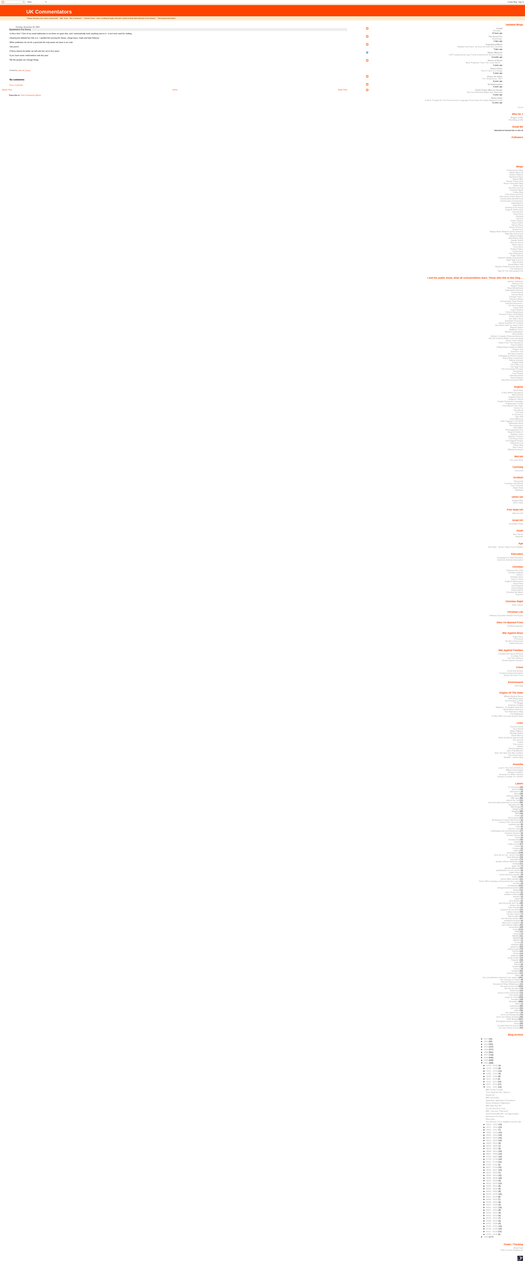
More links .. (491, 1119)
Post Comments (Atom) (31, 95)
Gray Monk (518, 410)
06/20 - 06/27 (492, 1170)
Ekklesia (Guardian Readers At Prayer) (506, 615)
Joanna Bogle (517, 588)
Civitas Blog (518, 192)
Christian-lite (513, 839)
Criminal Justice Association (511, 673)
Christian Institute (515, 572)
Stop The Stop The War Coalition (509, 753)
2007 (486, 1055)
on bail (517, 942)
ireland (516, 890)
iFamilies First (517, 656)
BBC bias (515, 798)
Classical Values (516, 299)
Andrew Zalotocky (515, 281)
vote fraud (514, 1008)
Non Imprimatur (516, 425)
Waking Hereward (515, 449)
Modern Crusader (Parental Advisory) (507, 336)
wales (516, 1010)
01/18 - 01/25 (492, 1229)
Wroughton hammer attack (507, 1021)
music (515, 929)
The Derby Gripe (516, 438)
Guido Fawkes (517, 220)
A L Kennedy (513, 787)
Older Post (342, 90)
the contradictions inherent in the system (500, 977)
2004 (486, 1063)
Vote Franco (518, 447)
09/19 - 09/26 (492, 1138)
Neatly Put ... (491, 1095)
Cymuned (519, 470)
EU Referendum (495, 84)
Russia (517, 964)
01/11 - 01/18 (492, 1231)
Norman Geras (516, 242)
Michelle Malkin (516, 733)
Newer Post (7, 90)
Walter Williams (516, 731)
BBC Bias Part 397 (494, 1106)
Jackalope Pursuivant (514, 321)
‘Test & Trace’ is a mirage (491, 71)
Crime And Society (515, 671)
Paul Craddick (517, 345)
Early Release (513, 857)
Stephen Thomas (515, 436)
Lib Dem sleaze (513, 914)
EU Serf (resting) (516, 305)
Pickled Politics (516, 249)
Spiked (520, 746)
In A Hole (519, 412)
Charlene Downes (512, 833)
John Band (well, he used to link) (509, 325)
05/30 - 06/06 (492, 1178)
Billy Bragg (515, 807)
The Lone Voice (516, 460)
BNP (517, 813)
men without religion (510, 925)
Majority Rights (516, 327)
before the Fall (512, 800)
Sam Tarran (518, 534)
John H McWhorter (515, 751)
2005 (486, 1060)
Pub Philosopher (516, 253)
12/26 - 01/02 (492, 1065)
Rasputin (515, 960)
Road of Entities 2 (515, 432)
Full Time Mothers (515, 658)
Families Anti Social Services (510, 654)
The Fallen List (516, 364)
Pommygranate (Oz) (514, 430)
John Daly (518, 686)
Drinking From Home (514, 207)
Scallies (515, 966)
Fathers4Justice (516, 643)
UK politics (513, 1001)
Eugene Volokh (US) (514, 210)
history (515, 877)
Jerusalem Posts (516, 524)
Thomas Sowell (516, 727)
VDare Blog (518, 445)
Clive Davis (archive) (514, 194)
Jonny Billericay (516, 419)
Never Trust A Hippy (514, 340)
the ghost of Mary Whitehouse (506, 984)
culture (516, 850)
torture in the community (508, 993)
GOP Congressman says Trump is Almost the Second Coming (475, 55)
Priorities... (497, 31)
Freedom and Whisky (514, 483)
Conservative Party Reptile (511, 301)
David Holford (517, 590)
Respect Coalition (515, 772)
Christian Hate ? (516, 297)
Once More (518, 247)
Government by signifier (509, 875)
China (517, 837)
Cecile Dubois (517, 292)
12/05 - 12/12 (492, 1073)
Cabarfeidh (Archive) (514, 290)
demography (512, 853)
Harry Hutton (517, 223)
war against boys (512, 1012)
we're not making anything (507, 1017)
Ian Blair (516, 883)
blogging (515, 811)
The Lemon (518, 744)
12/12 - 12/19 (492, 1071)
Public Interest (517, 255)
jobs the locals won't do (509, 903)
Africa (516, 794)
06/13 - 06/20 (492, 1172)
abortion (515, 789)
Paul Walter (518, 427)
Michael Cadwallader (514, 332)
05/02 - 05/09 (492, 1189)
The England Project (514, 441)
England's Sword (516, 399)
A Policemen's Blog (515, 170)
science (517, 969)
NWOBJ (515, 936)
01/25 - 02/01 (492, 1226)
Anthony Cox (517, 284)
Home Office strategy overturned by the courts (499, 881)
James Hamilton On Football (510, 323)
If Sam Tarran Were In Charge (488, 90)
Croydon (516, 848)
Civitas (520, 742)
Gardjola (519, 216)
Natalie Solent (517, 240)
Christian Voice (516, 577)
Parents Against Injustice (512, 660)
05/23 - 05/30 (492, 1181)
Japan (517, 899)
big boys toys (514, 804)
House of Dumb (495, 60)
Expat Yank (518, 308)
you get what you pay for (508, 1025)
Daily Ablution (517, 203)
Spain (517, 975)
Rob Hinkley (518, 262)
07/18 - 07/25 (492, 1159)
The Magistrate (516, 714)
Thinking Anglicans (515, 626)
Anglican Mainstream (514, 581)
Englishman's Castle (514, 403)
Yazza (516, 1023)
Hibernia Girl (517, 513)
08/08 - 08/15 (492, 1151)
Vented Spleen (517, 378)
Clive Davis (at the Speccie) (511, 196)
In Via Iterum (517, 414)
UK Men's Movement (514, 641)
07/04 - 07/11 (492, 1165)
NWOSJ (516, 940)
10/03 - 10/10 (492, 1132)
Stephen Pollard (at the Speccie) (509, 266)
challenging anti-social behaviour (505, 831)
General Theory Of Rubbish (511, 314)
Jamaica (516, 896)
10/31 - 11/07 (492, 1087)
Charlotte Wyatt (516, 190)
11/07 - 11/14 (492, 1084)
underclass (514, 1006)
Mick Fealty (518, 503)
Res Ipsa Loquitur (515, 354)
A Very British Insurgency (512, 392)
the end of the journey (510, 982)
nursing (517, 934)
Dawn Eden (518, 583)
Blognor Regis (517, 286)
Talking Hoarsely (516, 360)
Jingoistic (519, 536)
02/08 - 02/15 (492, 1221)
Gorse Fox (518, 408)
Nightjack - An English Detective (509, 707)
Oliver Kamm (517, 245)
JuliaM (499, 28)
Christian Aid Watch (514, 592)
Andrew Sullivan (516, 175)
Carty (517, 826)
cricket (517, 846)
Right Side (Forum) (515, 260)
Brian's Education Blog (513, 183)
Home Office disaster (510, 879)
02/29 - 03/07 (492, 1213)
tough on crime (511, 997)
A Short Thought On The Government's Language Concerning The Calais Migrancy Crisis (463, 100)
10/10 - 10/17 (492, 1130)
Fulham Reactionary (514, 312)
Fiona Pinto (518, 214)
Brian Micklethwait (515, 288)
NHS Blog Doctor (515, 698)
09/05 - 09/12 (492, 1143)
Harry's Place (496, 68)
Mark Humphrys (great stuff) (511, 737)
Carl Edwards (517, 586)
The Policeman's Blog (513, 712)
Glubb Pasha (514, 872)
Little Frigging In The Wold (511, 421)
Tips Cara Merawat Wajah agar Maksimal (484, 92)
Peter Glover (517, 605)
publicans (515, 955)
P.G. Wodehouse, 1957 (492, 79)
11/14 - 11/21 (492, 1082)
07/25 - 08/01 (492, 1156)
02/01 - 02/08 (492, 1223)
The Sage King (516, 367)
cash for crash (514, 829)
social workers (513, 973)
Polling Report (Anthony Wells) (510, 347)
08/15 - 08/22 (492, 1148)
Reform (520, 575)
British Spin (518, 185)
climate (517, 842)
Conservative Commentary (511, 201)
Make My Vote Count (514, 234)
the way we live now (509, 986)
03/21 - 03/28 (492, 1205)
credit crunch (513, 844)
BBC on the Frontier (494, 1090)
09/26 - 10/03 (492, 1135)
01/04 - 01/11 (492, 1234)
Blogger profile (517, 118)
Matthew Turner (516, 329)
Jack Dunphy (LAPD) (514, 701)
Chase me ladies (494, 76)
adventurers (515, 791)
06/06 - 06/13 (492, 1175)
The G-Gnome (517, 485)
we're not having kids (510, 1015)
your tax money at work (509, 1028)
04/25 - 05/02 (492, 1191)
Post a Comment (16, 85)
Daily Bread (518, 205)
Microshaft (518, 481)
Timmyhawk (518, 371)
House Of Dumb (516, 227)
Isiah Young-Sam (512, 892)
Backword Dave (516, 177)
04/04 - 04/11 (492, 1199)
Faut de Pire (517, 212)
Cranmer (519, 594)
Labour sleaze (513, 912)
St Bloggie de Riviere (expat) (510, 356)
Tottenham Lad (516, 443)
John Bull (519, 417)
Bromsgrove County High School (506, 820)
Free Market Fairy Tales (512, 406)
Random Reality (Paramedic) (510, 258)
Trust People (517, 373)
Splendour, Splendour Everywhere (500, 1100)
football (516, 864)
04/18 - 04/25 (492, 1194)
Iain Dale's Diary (516, 319)
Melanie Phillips (516, 236)
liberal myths (513, 916)
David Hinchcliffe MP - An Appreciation (502, 1114)
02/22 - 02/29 (492, 1215)
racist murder (513, 958)
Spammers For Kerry (495, 1116)
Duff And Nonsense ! (514, 303)
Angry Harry (518, 637)
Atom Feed (518, 1248)
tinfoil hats (514, 990)
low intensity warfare (510, 918)
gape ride (516, 866)
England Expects (516, 397)
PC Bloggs (518, 703)
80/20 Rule (518, 390)
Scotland (515, 971)
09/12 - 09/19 (492, 1140)
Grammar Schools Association (510, 560)
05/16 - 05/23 (492, 1183)
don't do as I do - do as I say (506, 855)
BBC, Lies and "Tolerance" (497, 1111)
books (517, 815)
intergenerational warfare (508, 888)
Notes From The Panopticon (511, 343)
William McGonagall (514, 770)
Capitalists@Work (494, 44)
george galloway (512, 868)
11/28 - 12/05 (492, 1076)
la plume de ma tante (510, 910)
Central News (517, 294)
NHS (517, 931)
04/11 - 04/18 (492, 1197)
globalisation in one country (508, 870)
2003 (486, 1237)
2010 (486, 1047)
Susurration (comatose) (513, 358)
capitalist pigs (514, 824)
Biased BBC (518, 179)
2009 (486, 1049)
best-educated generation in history (503, 802)
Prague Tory (518, 349)
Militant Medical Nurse (513, 696)
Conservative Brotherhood (511, 199)
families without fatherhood (507, 861)
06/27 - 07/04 (492, 1167)
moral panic (514, 927)
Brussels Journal (516, 188)
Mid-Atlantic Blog (516, 238)
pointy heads (513, 949)
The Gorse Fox (495, 36)
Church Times (517, 579)
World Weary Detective (513, 709)
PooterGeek (518, 251)
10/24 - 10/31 (492, 1124)
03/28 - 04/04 (492, 1202)
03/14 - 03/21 (492, 1207)
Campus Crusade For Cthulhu (510, 776)
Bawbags (519, 490)
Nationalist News (516, 423)
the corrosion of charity (510, 980)
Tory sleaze (514, 995)
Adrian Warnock (495, 52)
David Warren (517, 735)
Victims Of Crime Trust (513, 675)
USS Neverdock (516, 375)
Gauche (519, 218)
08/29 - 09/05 (492, 1146)
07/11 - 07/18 (492, 1162)
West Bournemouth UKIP (512, 380)
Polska (516, 953)
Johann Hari (515, 905)
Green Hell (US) (516, 316)
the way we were (511, 988)
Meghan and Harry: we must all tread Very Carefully (480, 47)
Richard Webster (516, 748)
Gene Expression (515, 755)
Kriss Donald (513, 907)
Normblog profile (516, 120)
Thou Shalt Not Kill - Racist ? (498, 1092)
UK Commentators (49, 12)
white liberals (512, 1019)
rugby (516, 962)
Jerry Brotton (514, 901)
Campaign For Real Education (510, 558)
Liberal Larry (517, 229)
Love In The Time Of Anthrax (510, 768)
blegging (516, 809)
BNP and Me (517, 395)
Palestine (515, 945)
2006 (486, 1057)
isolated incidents (511, 894)
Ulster (517, 1004)
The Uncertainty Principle (512, 369)
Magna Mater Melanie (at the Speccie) (506, 231)
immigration (513, 885)
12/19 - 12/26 (492, 1068)
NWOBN (516, 938)
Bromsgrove (513, 818)
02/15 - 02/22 (492, 1218)
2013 (486, 1039)
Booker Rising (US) (515, 181)
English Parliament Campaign (510, 401)
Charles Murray (513, 835)
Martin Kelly (496, 98)
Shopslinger (497, 39)
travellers (515, 999)
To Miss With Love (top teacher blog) (507, 716)
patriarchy (514, 947)
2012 (486, 1041)
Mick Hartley (517, 334)
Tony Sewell (518, 729)
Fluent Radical (517, 310)
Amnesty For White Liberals (511, 774)
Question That (517, 351)
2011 (486, 1044)
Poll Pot (515, 951)
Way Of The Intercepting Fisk (510, 271)
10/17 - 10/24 (492, 1127)
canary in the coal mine (509, 822)
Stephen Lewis (516, 434)
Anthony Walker (513, 796)
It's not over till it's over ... (497, 1108)
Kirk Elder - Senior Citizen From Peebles (505, 547)
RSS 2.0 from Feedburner (512, 1250)
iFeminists (518, 639)
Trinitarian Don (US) (514, 570)
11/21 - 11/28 (492, 1079)
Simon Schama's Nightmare (498, 1103)
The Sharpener (516, 269)
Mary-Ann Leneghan (511, 923)
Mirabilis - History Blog (513, 757)
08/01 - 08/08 (492, 1154)
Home (175, 90)
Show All (520, 107)
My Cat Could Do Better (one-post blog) (506, 338)
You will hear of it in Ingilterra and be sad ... (504, 1122)
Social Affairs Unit (515, 264)
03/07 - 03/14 (492, 1210)
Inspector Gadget (515, 705)
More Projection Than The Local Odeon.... (484, 63)
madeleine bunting (512, 920)
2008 (486, 1052)
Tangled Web (517, 362)
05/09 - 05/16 (492, 1186)
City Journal (518, 740)
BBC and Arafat (492, 1098)
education (515, 859)
